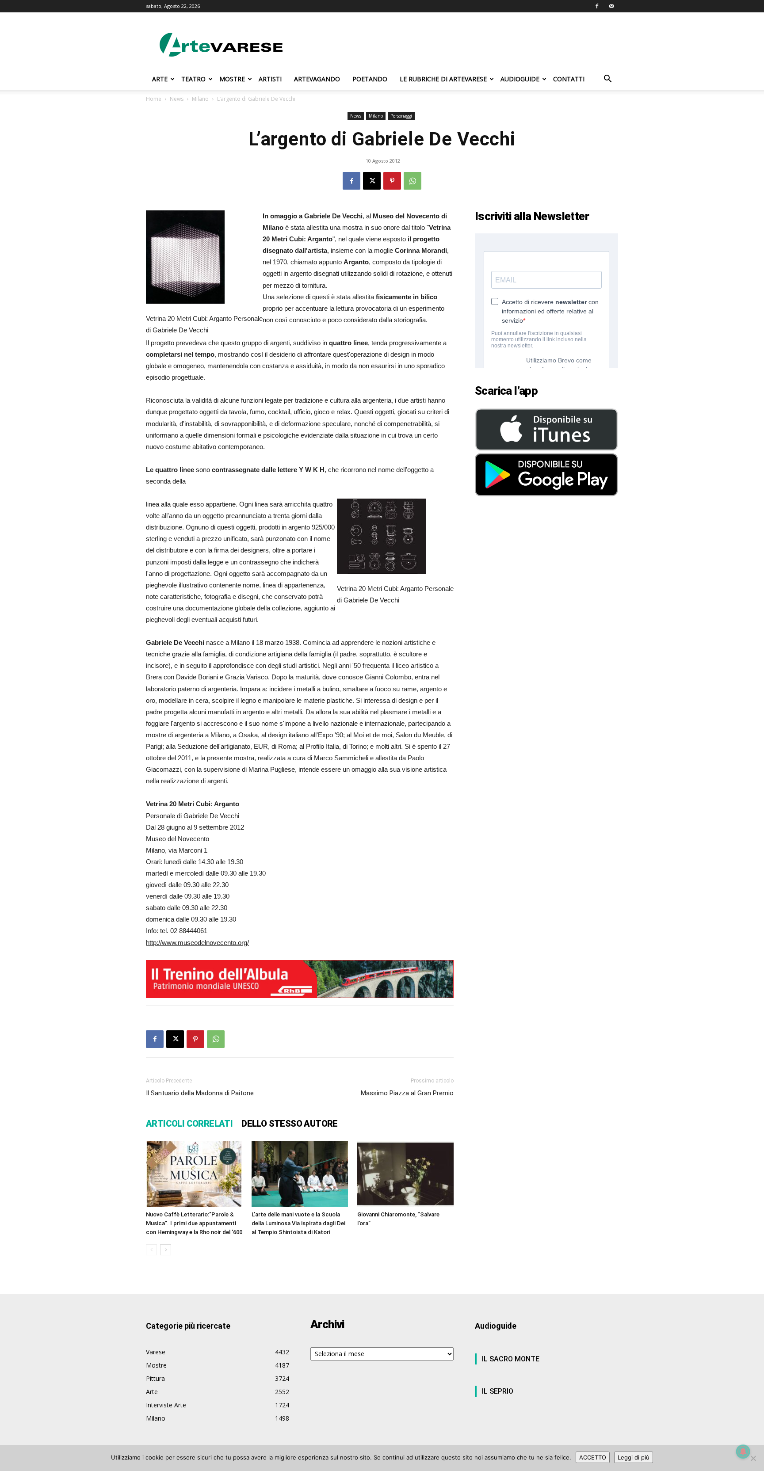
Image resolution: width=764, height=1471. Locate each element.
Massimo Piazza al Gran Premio (407, 1093)
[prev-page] (151, 1249)
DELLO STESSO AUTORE (289, 1123)
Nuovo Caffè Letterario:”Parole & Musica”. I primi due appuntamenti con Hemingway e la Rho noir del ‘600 (194, 1223)
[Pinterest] (392, 181)
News (176, 99)
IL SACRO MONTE (510, 1359)
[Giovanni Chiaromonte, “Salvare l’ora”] (405, 1174)
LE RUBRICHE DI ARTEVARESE (443, 79)
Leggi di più (633, 1457)
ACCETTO (592, 1457)
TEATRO (193, 79)
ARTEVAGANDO (317, 79)
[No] (753, 1458)
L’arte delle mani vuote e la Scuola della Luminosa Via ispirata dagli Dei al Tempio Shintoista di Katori (298, 1223)
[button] (607, 80)
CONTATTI (568, 79)
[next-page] (165, 1249)
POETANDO (369, 79)
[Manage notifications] (743, 1451)
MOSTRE (232, 79)
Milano (200, 99)
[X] (372, 181)
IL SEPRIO (497, 1391)
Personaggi (401, 116)
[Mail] (611, 6)
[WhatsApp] (412, 181)
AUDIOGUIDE (519, 79)
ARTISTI (270, 79)
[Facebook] (597, 6)
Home (153, 99)
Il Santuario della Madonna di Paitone (200, 1093)
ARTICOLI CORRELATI (189, 1123)
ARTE (160, 79)
